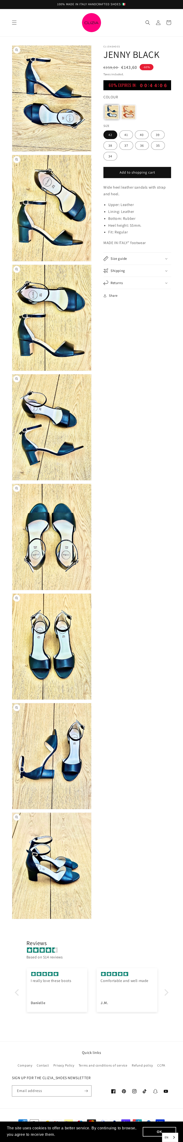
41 (126, 135)
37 (126, 145)
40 (142, 135)
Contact (43, 1065)
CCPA (161, 1065)
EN (166, 1137)
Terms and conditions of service (103, 1065)
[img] (94, 950)
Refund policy (142, 1065)
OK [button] (159, 1132)
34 (110, 156)
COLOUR (110, 97)
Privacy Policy (63, 1065)
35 (158, 145)
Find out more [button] (69, 1134)
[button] (14, 22)
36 (142, 145)
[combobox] (170, 1137)
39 (158, 135)
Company (25, 1065)
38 (110, 145)
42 (110, 135)
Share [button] (113, 295)
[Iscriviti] (86, 1091)
